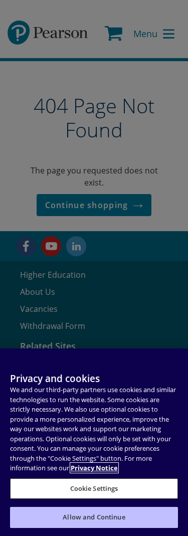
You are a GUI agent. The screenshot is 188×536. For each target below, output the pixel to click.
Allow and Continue (94, 516)
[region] (94, 442)
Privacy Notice (94, 467)
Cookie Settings (94, 488)
